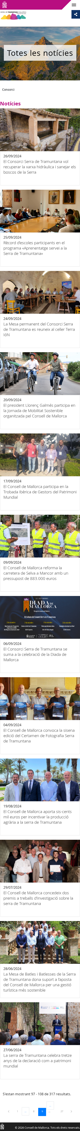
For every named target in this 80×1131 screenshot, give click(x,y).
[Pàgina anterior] (9, 1111)
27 (63, 1111)
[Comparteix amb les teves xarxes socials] (75, 14)
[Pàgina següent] (71, 1111)
